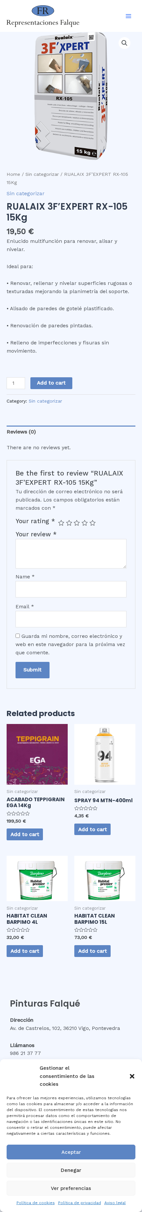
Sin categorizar (42, 174)
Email (25, 607)
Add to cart (51, 383)
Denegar (71, 1170)
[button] (132, 1076)
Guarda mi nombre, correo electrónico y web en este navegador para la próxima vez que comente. (70, 644)
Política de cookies (36, 1202)
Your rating (35, 521)
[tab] (71, 432)
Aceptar (71, 1152)
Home (13, 174)
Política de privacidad (79, 1202)
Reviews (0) (21, 432)
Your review (36, 534)
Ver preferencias (71, 1188)
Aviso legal (115, 1202)
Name (25, 577)
